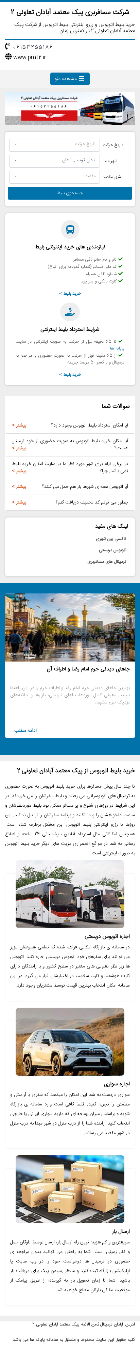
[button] (54, 145)
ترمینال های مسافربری (106, 561)
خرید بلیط (72, 293)
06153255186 (33, 47)
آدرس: (129, 1324)
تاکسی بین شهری (111, 539)
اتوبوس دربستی (112, 550)
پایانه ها (117, 348)
